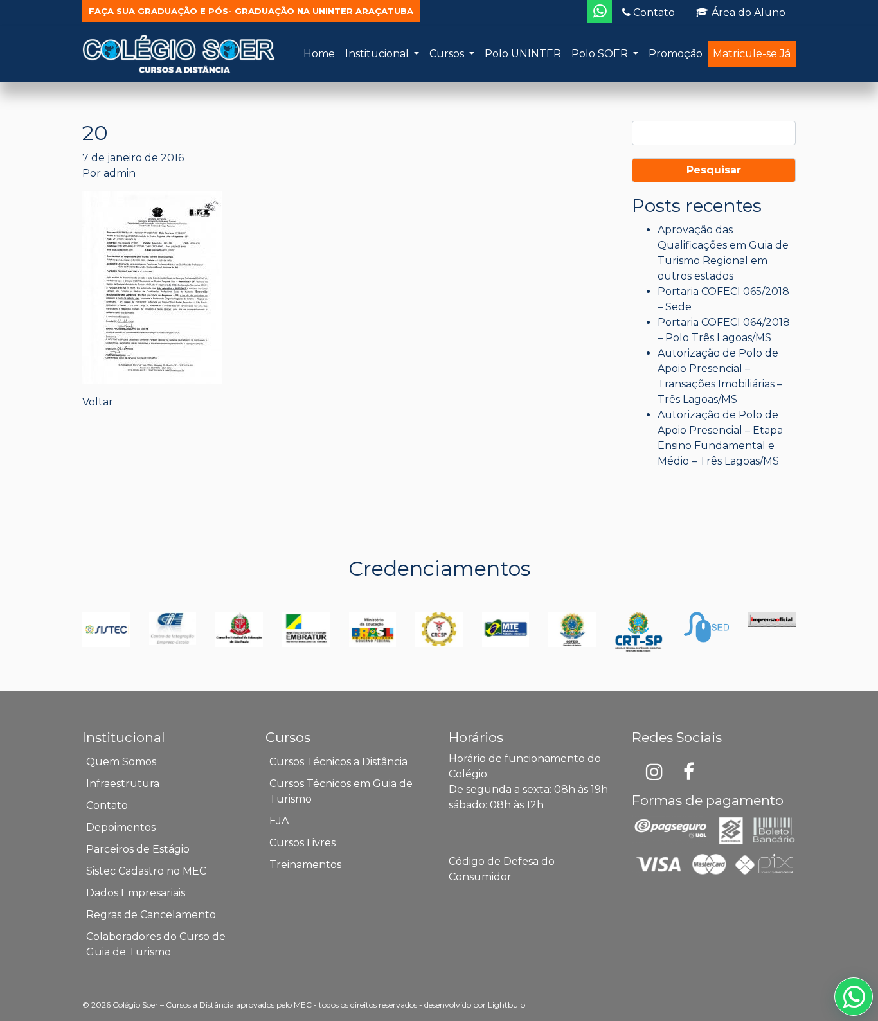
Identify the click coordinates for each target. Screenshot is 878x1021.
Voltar (97, 402)
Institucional (378, 54)
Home (319, 54)
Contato (653, 12)
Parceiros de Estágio (138, 849)
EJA (279, 821)
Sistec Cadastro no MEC (146, 871)
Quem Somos (121, 762)
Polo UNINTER (523, 54)
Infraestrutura (122, 783)
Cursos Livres (302, 843)
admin (119, 173)
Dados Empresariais (135, 893)
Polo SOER (601, 54)
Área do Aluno (747, 12)
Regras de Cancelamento (151, 915)
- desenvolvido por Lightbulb (472, 1004)
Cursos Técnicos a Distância (338, 762)
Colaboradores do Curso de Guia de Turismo (156, 944)
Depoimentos (121, 827)
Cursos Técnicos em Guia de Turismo (341, 791)
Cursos (448, 54)
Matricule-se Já (752, 54)
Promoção (676, 54)
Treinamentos (305, 864)
